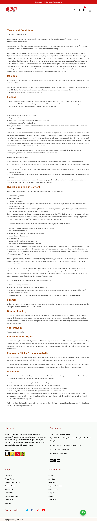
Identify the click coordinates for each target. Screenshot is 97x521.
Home (50, 475)
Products (51, 482)
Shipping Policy (10, 486)
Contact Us (8, 475)
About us (51, 479)
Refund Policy (9, 489)
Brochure (8, 503)
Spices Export (53, 489)
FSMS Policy (9, 493)
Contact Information (11, 496)
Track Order (9, 500)
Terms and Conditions (12, 482)
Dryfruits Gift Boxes (55, 486)
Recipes (51, 493)
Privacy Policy (9, 479)
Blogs (50, 496)
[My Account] (79, 10)
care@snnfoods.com (59, 453)
